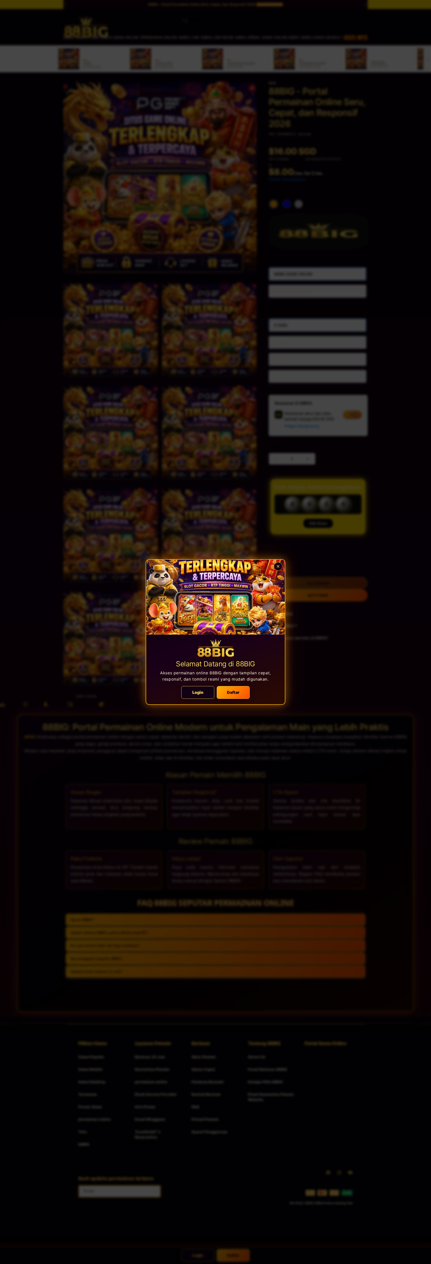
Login (198, 692)
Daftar (233, 692)
